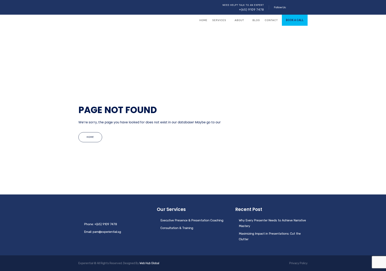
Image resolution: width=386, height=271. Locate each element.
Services (219, 20)
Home (203, 20)
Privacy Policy (298, 263)
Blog (256, 20)
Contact (271, 20)
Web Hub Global (149, 263)
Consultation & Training (176, 228)
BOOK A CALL (295, 20)
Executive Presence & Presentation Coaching (191, 220)
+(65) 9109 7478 (251, 9)
